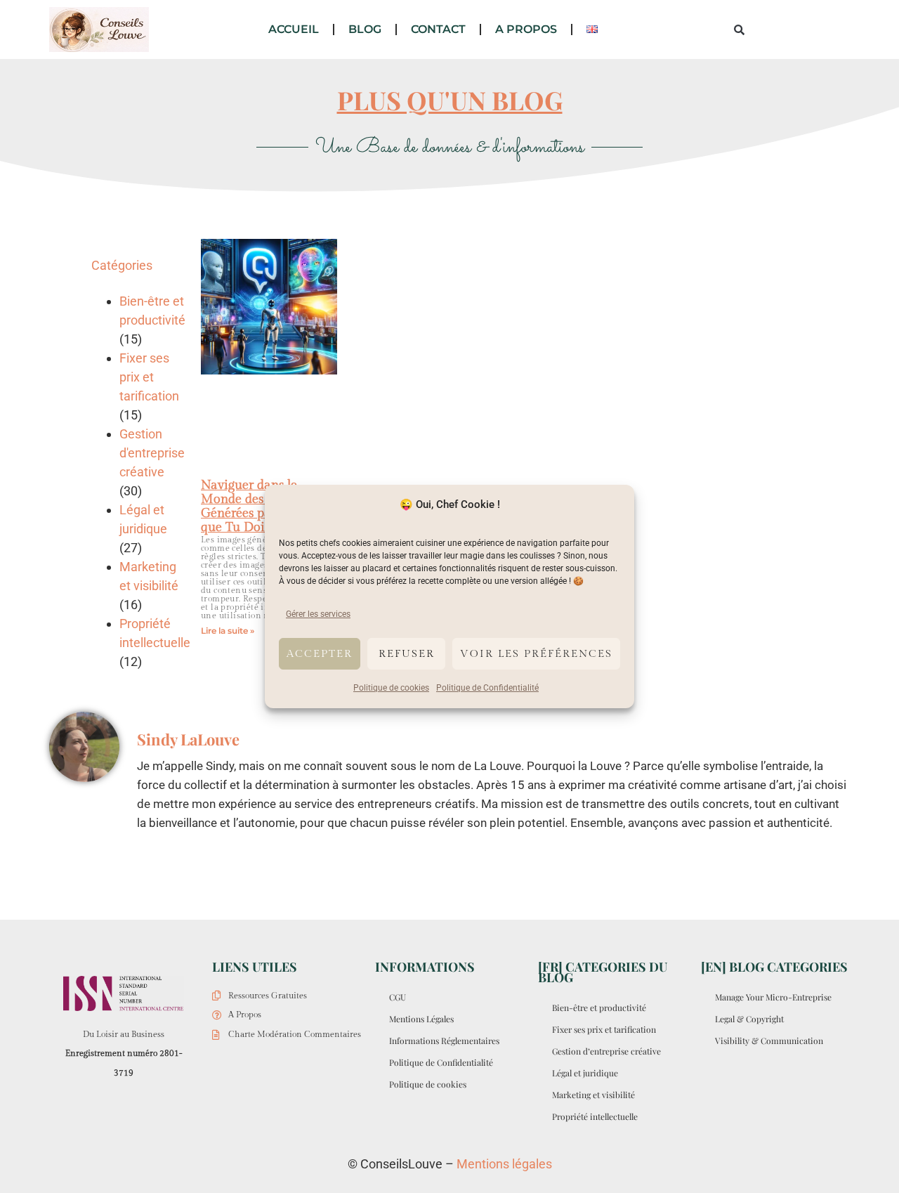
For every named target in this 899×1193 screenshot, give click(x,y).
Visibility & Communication (769, 1040)
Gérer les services (318, 614)
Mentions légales (504, 1163)
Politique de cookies (391, 688)
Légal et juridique (585, 1072)
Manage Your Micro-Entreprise (773, 997)
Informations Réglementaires (444, 1040)
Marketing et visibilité (593, 1094)
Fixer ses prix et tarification (149, 377)
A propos (526, 29)
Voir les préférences (536, 654)
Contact (438, 29)
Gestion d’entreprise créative (606, 1051)
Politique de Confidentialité (487, 688)
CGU (397, 997)
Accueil (293, 29)
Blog (364, 29)
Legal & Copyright (749, 1018)
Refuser (407, 654)
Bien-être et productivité (599, 1007)
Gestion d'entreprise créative (152, 452)
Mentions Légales (421, 1018)
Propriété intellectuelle (595, 1116)
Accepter (320, 654)
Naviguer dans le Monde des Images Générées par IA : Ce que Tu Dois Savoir (259, 506)
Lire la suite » (227, 630)
